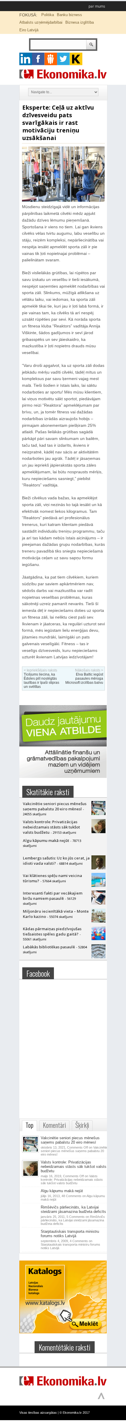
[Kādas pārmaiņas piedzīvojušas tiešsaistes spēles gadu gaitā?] (98, 938)
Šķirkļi (82, 1125)
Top (29, 1125)
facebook (38, 59)
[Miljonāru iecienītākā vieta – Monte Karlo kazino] (98, 921)
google (25, 59)
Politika (47, 15)
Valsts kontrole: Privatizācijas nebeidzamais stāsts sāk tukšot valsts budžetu (51, 827)
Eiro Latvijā (28, 30)
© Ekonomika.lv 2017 (74, 1412)
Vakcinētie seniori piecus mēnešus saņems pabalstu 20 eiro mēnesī (54, 806)
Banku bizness (69, 15)
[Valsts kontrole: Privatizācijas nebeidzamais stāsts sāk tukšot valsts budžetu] (98, 831)
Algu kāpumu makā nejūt (46, 840)
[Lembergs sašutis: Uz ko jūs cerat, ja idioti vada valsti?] (98, 868)
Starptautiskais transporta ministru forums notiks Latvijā (70, 1233)
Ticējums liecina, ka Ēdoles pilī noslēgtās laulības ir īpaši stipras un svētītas (41, 680)
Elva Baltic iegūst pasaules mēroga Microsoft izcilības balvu (84, 678)
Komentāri (54, 1125)
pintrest (51, 59)
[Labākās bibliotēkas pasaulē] (98, 956)
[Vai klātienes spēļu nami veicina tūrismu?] (98, 885)
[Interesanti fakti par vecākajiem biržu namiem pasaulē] (98, 903)
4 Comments (70, 1244)
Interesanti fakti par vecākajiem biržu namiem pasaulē (52, 895)
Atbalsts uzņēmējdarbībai (40, 22)
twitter (63, 59)
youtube (76, 59)
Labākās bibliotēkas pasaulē (49, 946)
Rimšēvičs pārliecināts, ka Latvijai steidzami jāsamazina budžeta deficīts (73, 1209)
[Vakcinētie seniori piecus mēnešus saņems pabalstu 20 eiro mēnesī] (98, 813)
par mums (96, 6)
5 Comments (73, 1220)
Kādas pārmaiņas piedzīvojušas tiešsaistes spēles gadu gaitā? (52, 931)
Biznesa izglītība (79, 22)
